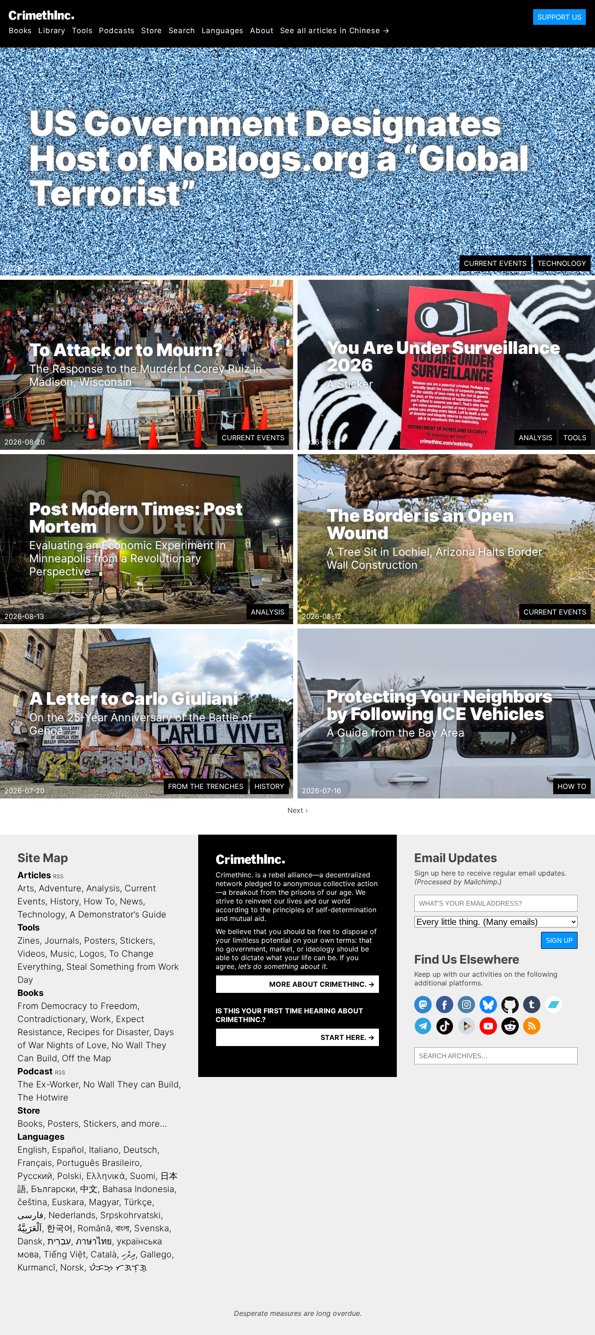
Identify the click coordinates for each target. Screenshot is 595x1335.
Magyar (104, 1202)
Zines (28, 940)
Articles (34, 875)
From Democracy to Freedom (77, 1006)
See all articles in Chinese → (335, 30)
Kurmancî (36, 1267)
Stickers (136, 940)
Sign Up (559, 940)
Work (100, 1019)
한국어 (60, 1228)
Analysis (535, 437)
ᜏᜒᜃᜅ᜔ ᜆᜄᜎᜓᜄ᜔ (118, 1267)
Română (94, 1228)
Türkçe (138, 1202)
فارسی (30, 1215)
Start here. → (348, 1037)
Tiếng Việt (65, 1254)
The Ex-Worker (47, 1084)
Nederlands (71, 1215)
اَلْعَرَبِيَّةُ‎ (29, 1228)
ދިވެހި (128, 1254)
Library (51, 30)
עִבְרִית (59, 1241)
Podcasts (117, 30)
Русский (34, 1176)
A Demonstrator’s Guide (118, 914)
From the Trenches (205, 786)
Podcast (35, 1071)
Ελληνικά (105, 1176)
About (261, 30)
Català (104, 1254)
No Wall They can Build (131, 1084)
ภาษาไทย (94, 1241)
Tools (82, 30)
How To (572, 786)
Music (62, 953)
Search (182, 30)
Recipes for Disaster (108, 1032)
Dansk (30, 1241)
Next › (297, 810)
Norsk (72, 1267)
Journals (61, 940)
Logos (91, 953)
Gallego (156, 1254)
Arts (25, 888)
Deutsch (140, 1150)
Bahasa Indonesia (138, 1189)
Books (20, 30)
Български (53, 1189)
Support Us (559, 17)
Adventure (60, 888)
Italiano (103, 1150)
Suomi (143, 1176)
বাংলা (122, 1228)
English (32, 1150)
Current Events (495, 263)
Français (34, 1163)
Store (151, 30)
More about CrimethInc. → (322, 984)
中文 (89, 1189)
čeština (32, 1202)
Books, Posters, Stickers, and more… (92, 1123)
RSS (58, 876)
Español (68, 1150)
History (269, 786)
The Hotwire (42, 1097)
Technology (562, 263)
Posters (99, 940)
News (131, 901)
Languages (223, 30)
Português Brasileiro (98, 1163)
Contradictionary (51, 1019)
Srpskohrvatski (130, 1215)
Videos (31, 953)
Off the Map (86, 1058)
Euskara (68, 1202)
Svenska (151, 1228)
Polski (69, 1176)
